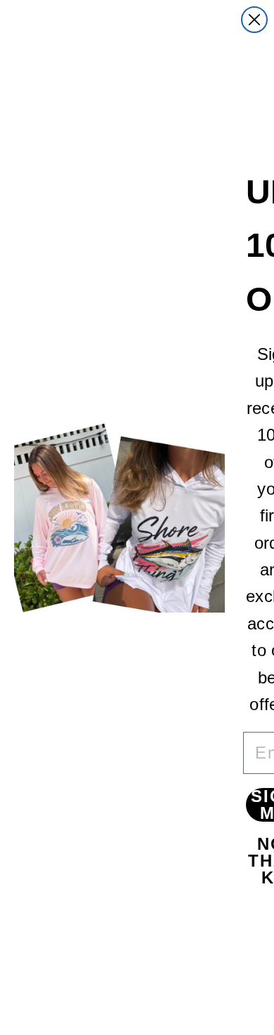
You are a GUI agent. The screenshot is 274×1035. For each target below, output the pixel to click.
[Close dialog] (254, 19)
